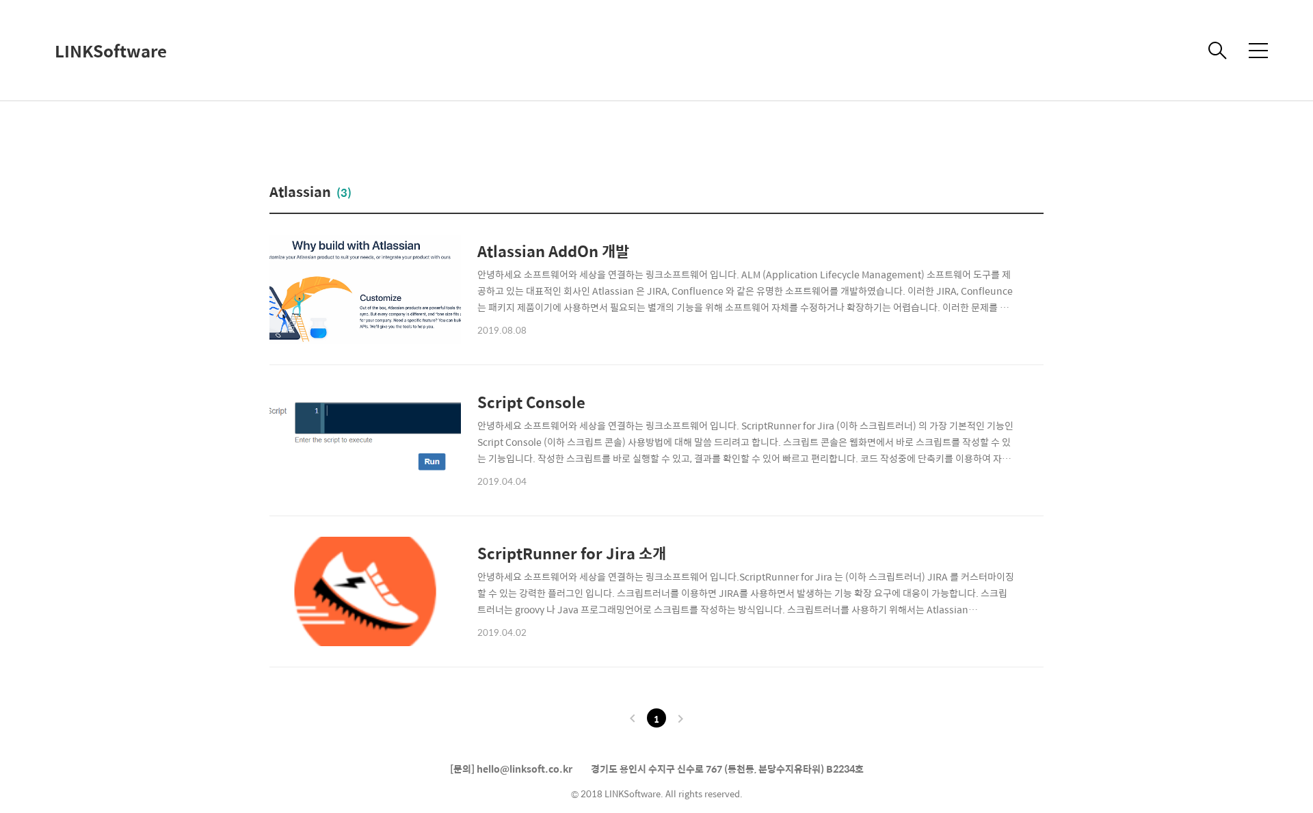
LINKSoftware (111, 50)
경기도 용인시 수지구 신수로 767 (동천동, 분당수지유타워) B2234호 (727, 768)
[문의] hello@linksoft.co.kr (511, 768)
